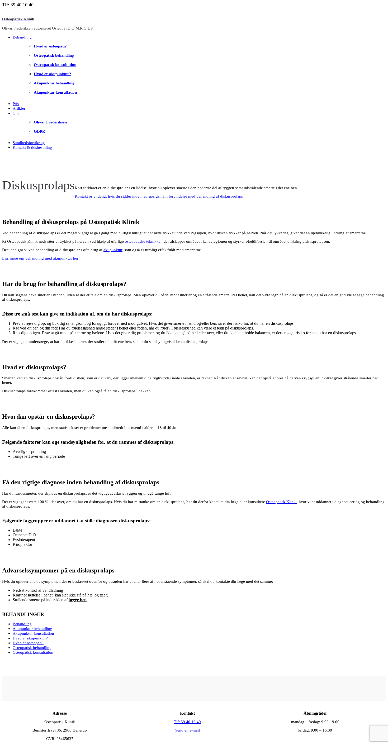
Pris (16, 104)
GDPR (39, 131)
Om (16, 113)
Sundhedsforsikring (29, 143)
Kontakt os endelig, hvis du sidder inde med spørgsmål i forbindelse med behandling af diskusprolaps (159, 196)
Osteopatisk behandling (54, 55)
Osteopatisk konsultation (55, 65)
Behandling (22, 37)
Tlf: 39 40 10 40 (187, 722)
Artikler (19, 108)
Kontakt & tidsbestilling (32, 147)
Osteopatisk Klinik (281, 502)
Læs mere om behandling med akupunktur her (40, 258)
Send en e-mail (187, 730)
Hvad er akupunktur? (52, 74)
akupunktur (112, 250)
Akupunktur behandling (54, 83)
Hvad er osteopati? (50, 46)
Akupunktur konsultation (55, 92)
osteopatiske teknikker (143, 241)
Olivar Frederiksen (50, 122)
